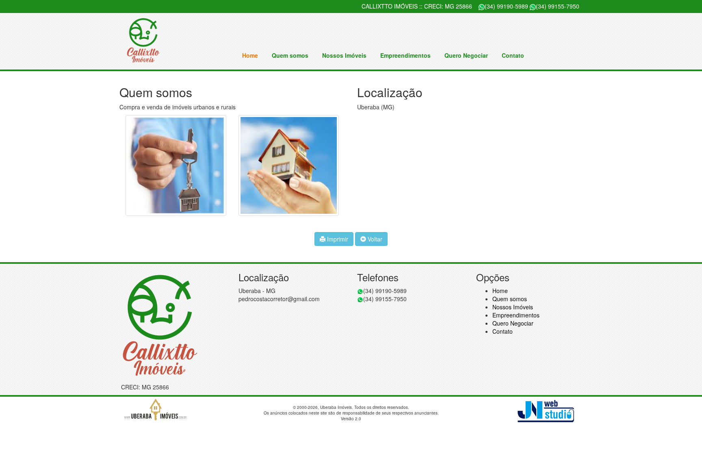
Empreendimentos (405, 55)
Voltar (374, 239)
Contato (513, 55)
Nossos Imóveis (344, 55)
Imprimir (336, 239)
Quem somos (290, 55)
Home (250, 55)
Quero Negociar (466, 55)
